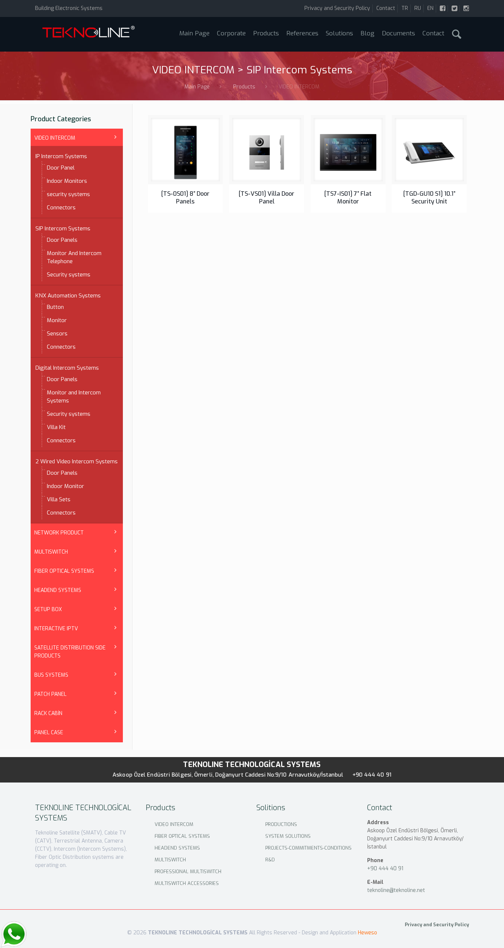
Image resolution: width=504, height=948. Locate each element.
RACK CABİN (48, 713)
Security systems (68, 274)
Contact (385, 8)
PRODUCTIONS (281, 824)
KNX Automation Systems (68, 295)
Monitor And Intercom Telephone (74, 257)
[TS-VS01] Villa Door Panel (266, 197)
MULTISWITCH (51, 551)
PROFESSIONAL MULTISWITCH (188, 871)
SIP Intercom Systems (62, 228)
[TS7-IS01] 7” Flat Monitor (348, 197)
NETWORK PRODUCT (59, 532)
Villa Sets (58, 499)
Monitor (57, 320)
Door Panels (62, 240)
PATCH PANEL (50, 694)
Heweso (367, 932)
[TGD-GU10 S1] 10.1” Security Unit (429, 197)
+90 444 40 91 (371, 774)
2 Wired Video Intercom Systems (76, 461)
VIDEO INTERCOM (54, 138)
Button (55, 307)
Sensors (57, 333)
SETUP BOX (48, 609)
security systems (68, 194)
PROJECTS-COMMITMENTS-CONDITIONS (308, 848)
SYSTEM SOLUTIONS (288, 836)
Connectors (61, 207)
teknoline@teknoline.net (396, 890)
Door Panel (61, 167)
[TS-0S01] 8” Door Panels (185, 197)
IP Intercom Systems (61, 156)
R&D (270, 860)
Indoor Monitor (65, 486)
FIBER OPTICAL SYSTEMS (64, 571)
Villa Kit (56, 427)
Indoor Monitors (67, 181)
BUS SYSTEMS (51, 675)
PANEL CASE (48, 732)
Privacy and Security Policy (337, 8)
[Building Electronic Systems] (88, 34)
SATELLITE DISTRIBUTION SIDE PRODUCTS (70, 651)
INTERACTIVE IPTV (56, 628)
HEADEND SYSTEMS (57, 590)
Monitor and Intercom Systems (74, 396)
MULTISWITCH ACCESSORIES (187, 883)
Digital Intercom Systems (67, 368)
